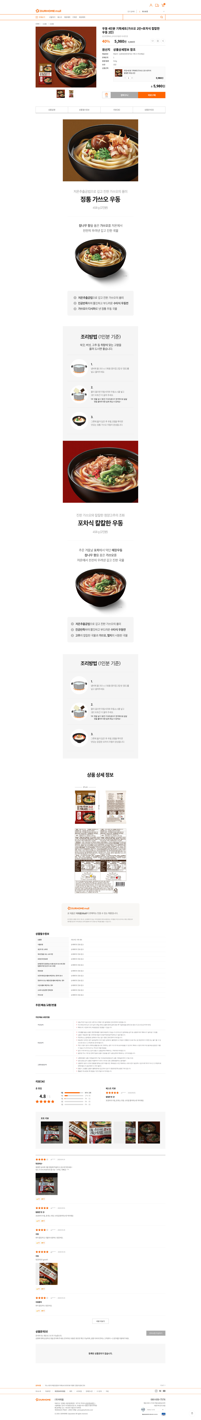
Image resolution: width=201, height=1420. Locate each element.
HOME (37, 24)
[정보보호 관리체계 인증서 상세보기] (143, 1409)
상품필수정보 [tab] (84, 109)
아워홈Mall (48, 11)
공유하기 (163, 41)
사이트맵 (79, 1391)
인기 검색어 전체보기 (163, 11)
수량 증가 (132, 78)
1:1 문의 (99, 1391)
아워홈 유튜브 (164, 1391)
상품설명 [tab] (51, 109)
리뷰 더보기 (100, 1321)
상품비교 (157, 41)
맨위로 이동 (192, 1414)
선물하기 (52, 17)
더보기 (162, 1385)
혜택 (70, 1391)
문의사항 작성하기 (155, 1333)
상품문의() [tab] (149, 109)
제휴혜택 (67, 17)
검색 (162, 17)
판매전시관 (89, 1391)
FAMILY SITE (151, 1410)
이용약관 (47, 1391)
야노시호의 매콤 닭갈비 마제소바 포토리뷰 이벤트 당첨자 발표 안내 (65, 1385)
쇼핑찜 (152, 41)
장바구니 (124, 95)
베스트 (59, 17)
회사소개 (38, 1391)
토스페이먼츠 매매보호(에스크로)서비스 (149, 1414)
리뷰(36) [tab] (116, 109)
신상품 (45, 24)
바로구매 (152, 95)
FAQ (107, 1391)
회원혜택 (82, 17)
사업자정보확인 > (90, 1403)
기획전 (74, 17)
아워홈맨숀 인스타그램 (156, 1391)
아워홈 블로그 (160, 1391)
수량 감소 (125, 78)
